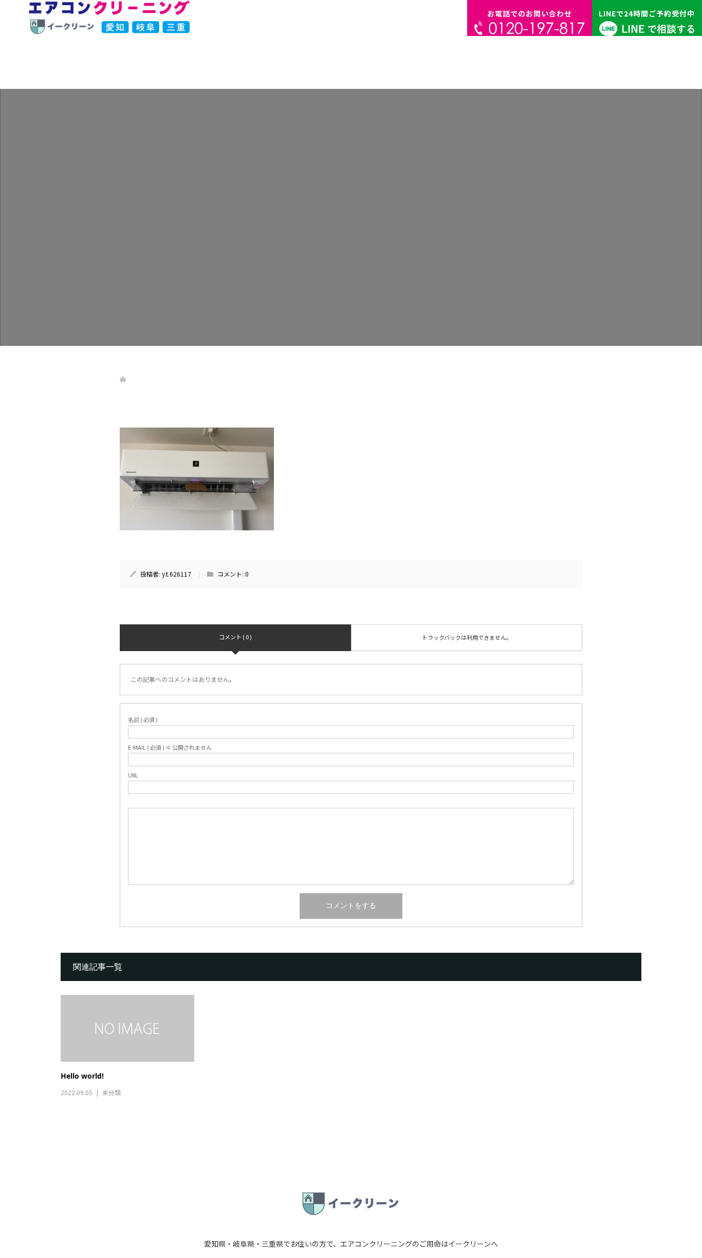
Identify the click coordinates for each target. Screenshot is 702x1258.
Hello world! (82, 1076)
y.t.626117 (176, 573)
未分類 (111, 1092)
